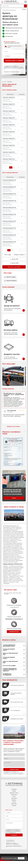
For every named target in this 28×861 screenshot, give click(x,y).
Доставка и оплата (14, 792)
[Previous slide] (23, 388)
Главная (4, 81)
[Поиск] (25, 5)
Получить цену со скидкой (14, 60)
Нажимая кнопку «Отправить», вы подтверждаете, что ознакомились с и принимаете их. (13, 68)
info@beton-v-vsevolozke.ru (11, 843)
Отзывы (14, 801)
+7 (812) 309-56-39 (10, 1)
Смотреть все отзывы (14, 426)
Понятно (21, 858)
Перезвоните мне (14, 631)
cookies (15, 858)
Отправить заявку (14, 769)
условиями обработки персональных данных (13, 68)
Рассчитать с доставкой (14, 266)
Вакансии (14, 800)
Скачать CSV (15, 259)
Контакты (14, 805)
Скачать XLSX (14, 263)
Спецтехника (14, 798)
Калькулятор (14, 794)
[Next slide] (25, 388)
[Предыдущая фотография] (23, 363)
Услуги (14, 796)
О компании (14, 789)
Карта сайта (14, 803)
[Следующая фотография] (25, 363)
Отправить (14, 835)
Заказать (14, 498)
